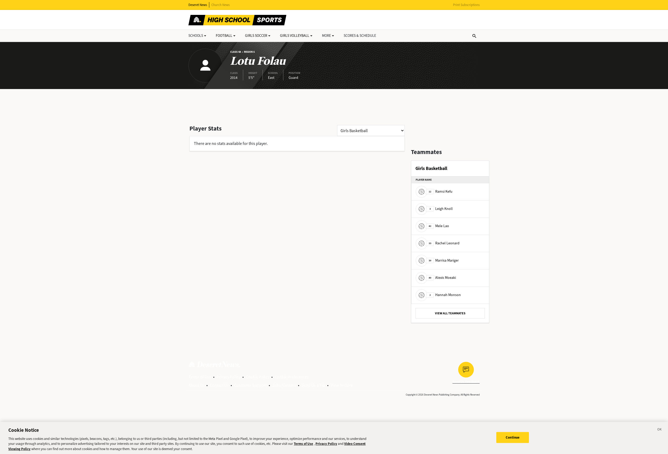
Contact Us (219, 385)
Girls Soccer (256, 35)
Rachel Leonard (444, 243)
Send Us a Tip (313, 385)
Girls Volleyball (294, 35)
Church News (220, 5)
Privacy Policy (228, 377)
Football (224, 35)
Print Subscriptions (466, 5)
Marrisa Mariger (444, 260)
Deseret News (197, 5)
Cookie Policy (257, 377)
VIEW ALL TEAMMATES (450, 313)
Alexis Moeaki (442, 277)
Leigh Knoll (441, 208)
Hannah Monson (445, 294)
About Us (196, 385)
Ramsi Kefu (440, 191)
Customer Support (250, 385)
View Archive (342, 385)
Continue (513, 437)
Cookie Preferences (292, 377)
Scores (360, 35)
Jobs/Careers (284, 385)
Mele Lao (439, 225)
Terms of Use (199, 377)
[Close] (659, 430)
